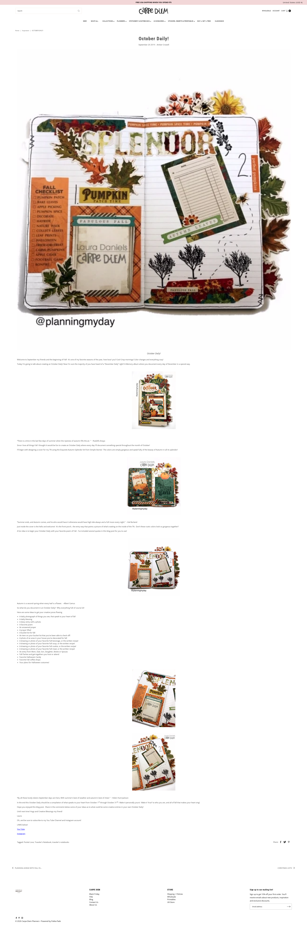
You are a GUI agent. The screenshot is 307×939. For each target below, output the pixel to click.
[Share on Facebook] (280, 842)
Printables (171, 899)
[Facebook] (16, 918)
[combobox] (48, 11)
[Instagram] (22, 918)
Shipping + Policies (175, 894)
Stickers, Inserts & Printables (180, 21)
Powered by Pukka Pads (51, 921)
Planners (121, 21)
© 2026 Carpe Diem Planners (27, 921)
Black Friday (94, 894)
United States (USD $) (293, 2)
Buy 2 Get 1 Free (204, 21)
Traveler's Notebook (43, 842)
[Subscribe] (289, 907)
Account (276, 11)
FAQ (91, 897)
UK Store (170, 902)
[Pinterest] (19, 918)
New (85, 21)
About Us (93, 905)
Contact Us (93, 902)
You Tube (21, 829)
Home (17, 31)
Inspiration (25, 31)
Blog (91, 899)
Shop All (94, 21)
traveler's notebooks (60, 842)
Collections (107, 21)
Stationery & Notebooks (139, 21)
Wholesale (266, 11)
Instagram (21, 833)
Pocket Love (29, 842)
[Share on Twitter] (284, 842)
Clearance (219, 21)
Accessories (159, 21)
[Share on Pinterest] (289, 842)
